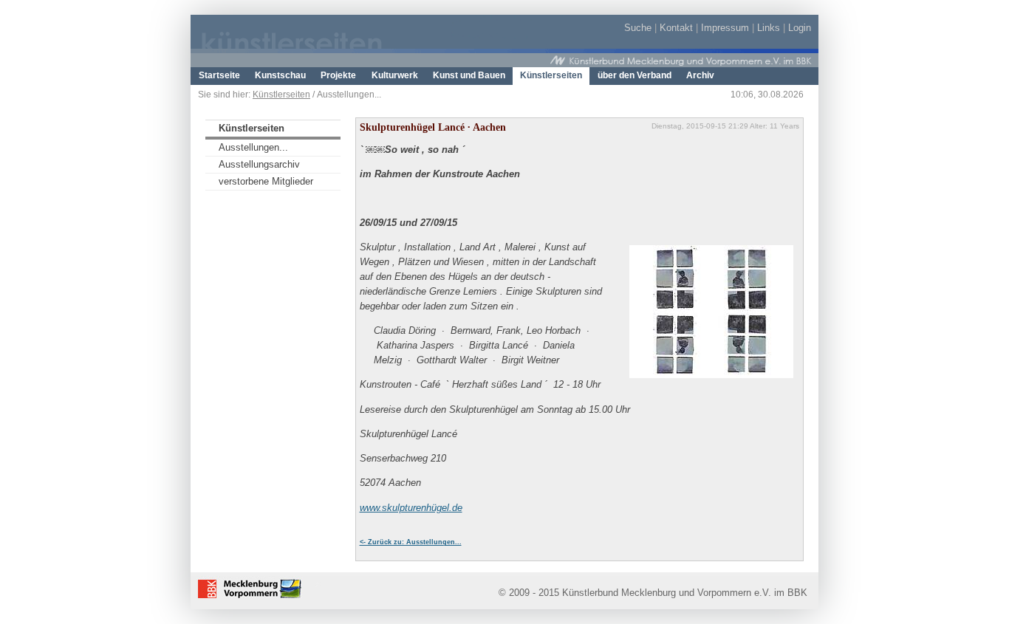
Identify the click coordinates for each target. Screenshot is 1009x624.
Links (768, 27)
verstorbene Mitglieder (266, 181)
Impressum (725, 27)
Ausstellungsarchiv (259, 164)
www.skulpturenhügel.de (411, 507)
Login (799, 27)
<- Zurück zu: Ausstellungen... (411, 542)
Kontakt (676, 27)
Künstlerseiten (281, 94)
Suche (637, 27)
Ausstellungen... (253, 147)
